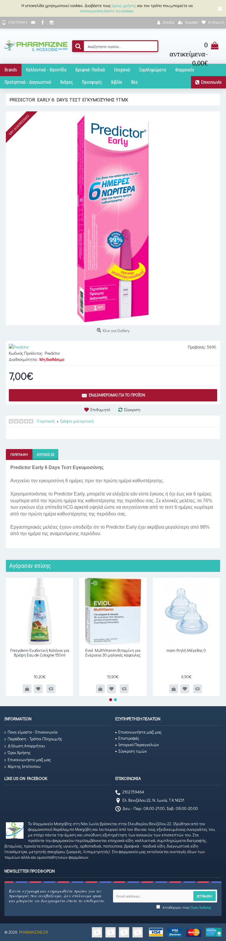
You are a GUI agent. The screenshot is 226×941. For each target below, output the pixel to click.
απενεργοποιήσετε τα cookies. (107, 11)
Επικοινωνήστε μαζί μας (29, 759)
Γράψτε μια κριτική (77, 421)
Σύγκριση (132, 409)
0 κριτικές (46, 421)
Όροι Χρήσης (19, 752)
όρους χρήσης (124, 5)
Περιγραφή (19, 454)
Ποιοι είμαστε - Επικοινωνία (32, 732)
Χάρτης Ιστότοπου (24, 766)
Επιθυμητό (100, 409)
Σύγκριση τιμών (132, 751)
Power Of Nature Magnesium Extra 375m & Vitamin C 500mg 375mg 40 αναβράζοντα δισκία (113, 654)
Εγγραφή (204, 895)
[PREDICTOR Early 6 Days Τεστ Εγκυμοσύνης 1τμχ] (113, 218)
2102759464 (133, 792)
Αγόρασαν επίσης (30, 565)
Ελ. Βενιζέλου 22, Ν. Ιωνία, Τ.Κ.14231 (153, 800)
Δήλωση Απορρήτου (26, 746)
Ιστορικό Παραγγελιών (138, 744)
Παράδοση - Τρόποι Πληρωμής (35, 738)
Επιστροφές (128, 738)
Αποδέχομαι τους (186, 907)
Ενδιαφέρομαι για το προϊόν (117, 395)
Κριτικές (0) (45, 454)
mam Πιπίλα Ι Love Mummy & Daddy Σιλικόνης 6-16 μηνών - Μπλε (40, 654)
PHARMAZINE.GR (33, 932)
